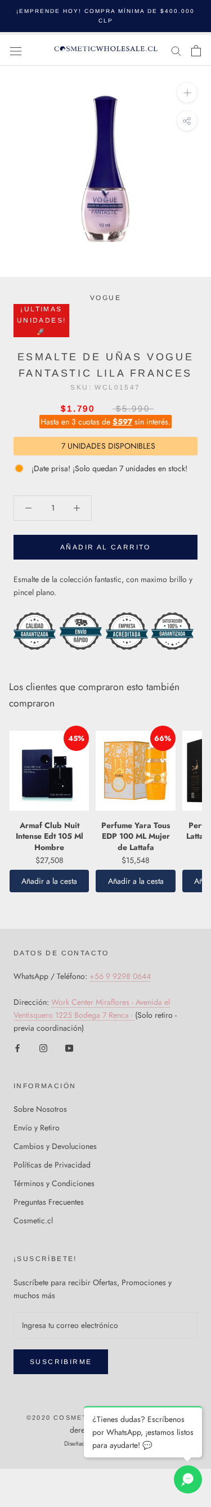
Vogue (105, 298)
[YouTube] (69, 1047)
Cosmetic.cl (33, 1220)
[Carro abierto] (196, 50)
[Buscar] (176, 50)
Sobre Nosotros (40, 1109)
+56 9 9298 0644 (120, 976)
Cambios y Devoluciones (55, 1146)
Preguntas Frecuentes (49, 1202)
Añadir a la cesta (49, 881)
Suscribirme (61, 1362)
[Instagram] (43, 1047)
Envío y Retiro (37, 1127)
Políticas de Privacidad (52, 1164)
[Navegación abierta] (15, 50)
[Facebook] (17, 1047)
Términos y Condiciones (54, 1183)
